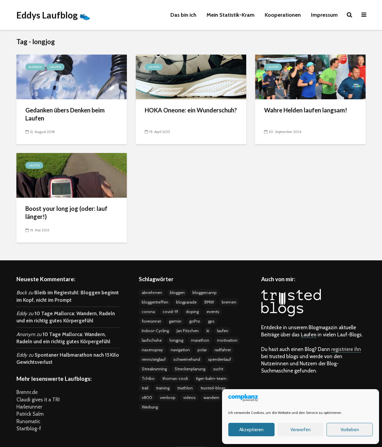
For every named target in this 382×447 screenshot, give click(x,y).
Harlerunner (29, 407)
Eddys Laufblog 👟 (53, 15)
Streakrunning (154, 369)
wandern (211, 397)
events (213, 311)
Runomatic (28, 421)
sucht (218, 369)
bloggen (177, 292)
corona (148, 311)
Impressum (324, 15)
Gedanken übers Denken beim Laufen (65, 114)
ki (208, 330)
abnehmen (152, 292)
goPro (194, 321)
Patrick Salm (30, 414)
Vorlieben (350, 429)
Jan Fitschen (188, 330)
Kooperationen (283, 15)
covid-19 (170, 311)
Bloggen (35, 67)
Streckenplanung (190, 369)
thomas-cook (175, 378)
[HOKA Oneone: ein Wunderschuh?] (191, 76)
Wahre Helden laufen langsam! (305, 110)
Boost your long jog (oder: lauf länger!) (66, 212)
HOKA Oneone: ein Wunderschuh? (191, 110)
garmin (175, 321)
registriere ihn (346, 349)
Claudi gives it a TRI (38, 400)
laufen (222, 330)
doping (192, 311)
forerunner (151, 321)
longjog (176, 340)
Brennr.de (27, 392)
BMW (209, 302)
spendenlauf (219, 359)
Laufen (55, 67)
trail (145, 388)
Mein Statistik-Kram (231, 15)
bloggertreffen (155, 302)
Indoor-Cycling (155, 330)
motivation (227, 340)
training (163, 388)
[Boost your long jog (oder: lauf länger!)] (71, 174)
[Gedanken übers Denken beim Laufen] (71, 76)
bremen (229, 302)
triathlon (185, 388)
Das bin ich (183, 15)
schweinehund (186, 359)
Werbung (150, 407)
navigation (180, 349)
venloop (167, 397)
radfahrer (223, 349)
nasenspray (152, 349)
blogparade (186, 302)
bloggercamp (204, 292)
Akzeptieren (251, 429)
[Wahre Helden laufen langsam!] (310, 76)
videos (189, 397)
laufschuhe (152, 340)
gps (211, 321)
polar (202, 349)
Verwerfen (300, 429)
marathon (200, 340)
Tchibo (148, 378)
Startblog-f (28, 428)
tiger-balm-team (211, 378)
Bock (21, 293)
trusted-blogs (213, 388)
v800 (147, 397)
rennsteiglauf (154, 359)
